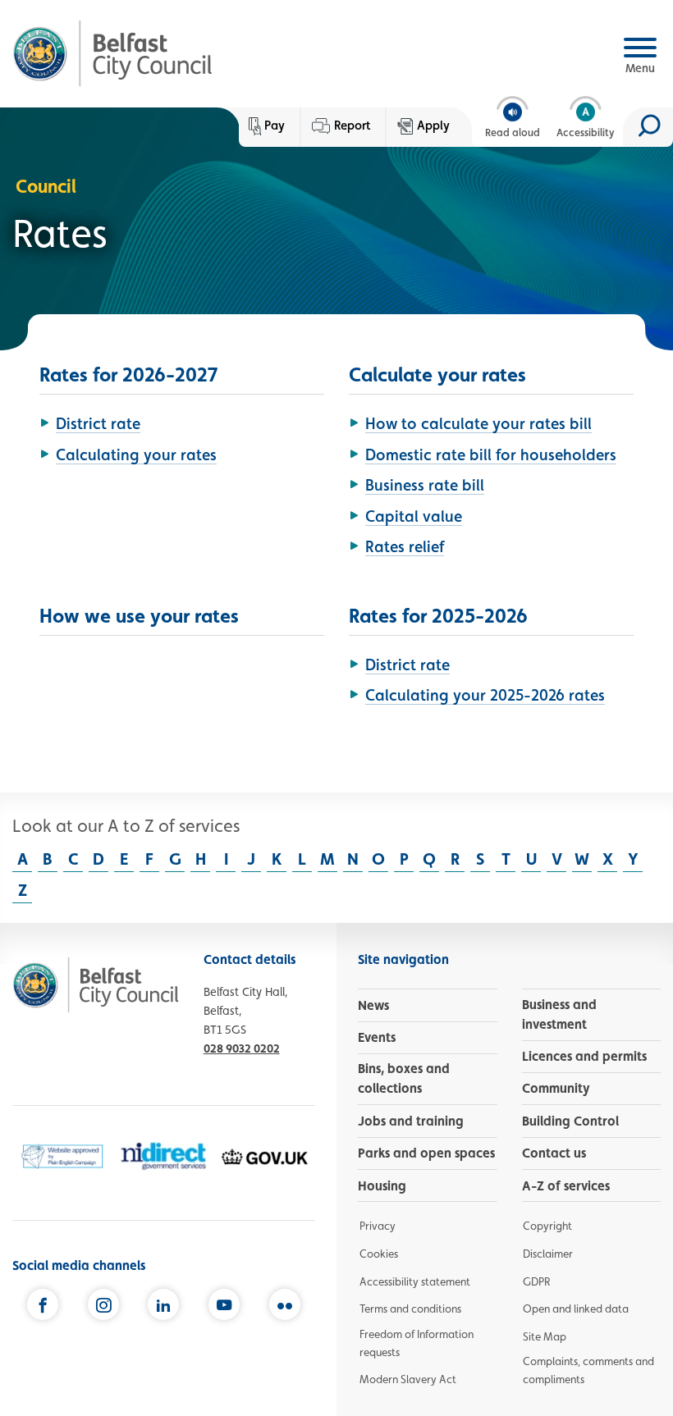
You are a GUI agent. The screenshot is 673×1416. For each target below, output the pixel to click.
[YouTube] (224, 1305)
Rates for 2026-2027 (128, 374)
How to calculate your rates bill (478, 423)
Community (556, 1088)
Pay (274, 125)
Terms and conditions (410, 1308)
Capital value (413, 516)
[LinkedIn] (163, 1305)
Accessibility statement (414, 1281)
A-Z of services (566, 1186)
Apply (433, 125)
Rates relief (404, 546)
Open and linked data (576, 1308)
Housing (382, 1186)
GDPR (536, 1281)
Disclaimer (548, 1253)
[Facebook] (42, 1305)
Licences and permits (584, 1056)
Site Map (544, 1336)
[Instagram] (103, 1305)
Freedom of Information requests (416, 1343)
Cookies (378, 1253)
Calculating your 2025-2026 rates (485, 695)
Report (352, 125)
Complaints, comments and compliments (588, 1370)
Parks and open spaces (426, 1153)
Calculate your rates (437, 374)
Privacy (377, 1225)
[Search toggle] (648, 127)
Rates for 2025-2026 (438, 616)
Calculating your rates (136, 454)
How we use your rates (139, 616)
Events (377, 1037)
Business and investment (559, 1014)
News (373, 1005)
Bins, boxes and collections (404, 1078)
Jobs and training (411, 1121)
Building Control (570, 1121)
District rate (98, 423)
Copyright (547, 1225)
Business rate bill (424, 485)
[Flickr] (284, 1305)
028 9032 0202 (242, 1048)
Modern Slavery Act (407, 1379)
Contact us (554, 1153)
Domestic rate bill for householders (490, 454)
